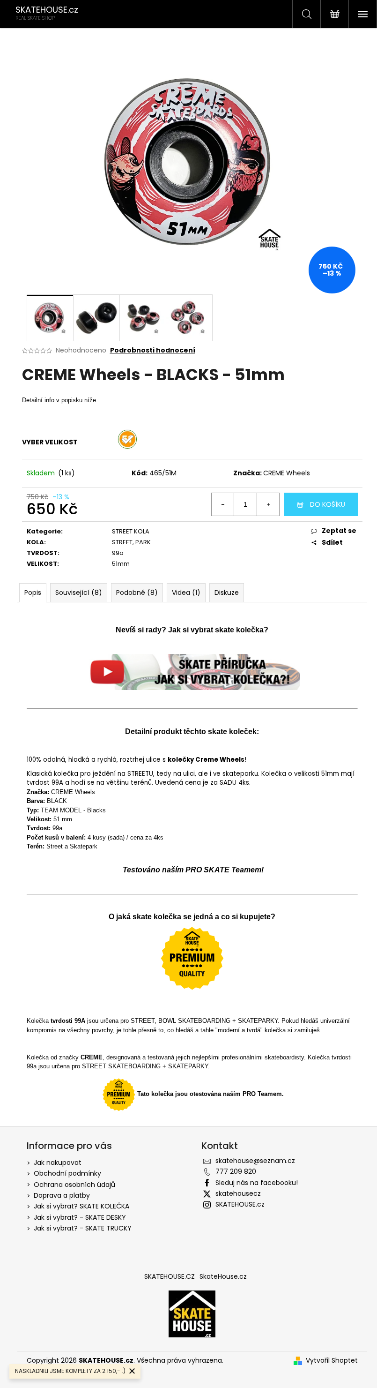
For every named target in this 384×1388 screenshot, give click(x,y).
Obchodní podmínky (67, 1173)
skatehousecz (238, 1193)
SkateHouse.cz (223, 1276)
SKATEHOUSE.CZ (169, 1276)
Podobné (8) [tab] (137, 592)
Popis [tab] (32, 592)
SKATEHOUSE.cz (240, 1204)
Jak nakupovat (57, 1162)
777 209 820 (235, 1171)
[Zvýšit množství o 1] (268, 504)
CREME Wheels (286, 473)
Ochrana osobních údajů (74, 1184)
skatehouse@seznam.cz (255, 1160)
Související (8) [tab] (78, 592)
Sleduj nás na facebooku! (256, 1182)
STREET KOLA (130, 531)
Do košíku (327, 504)
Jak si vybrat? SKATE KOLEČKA (81, 1206)
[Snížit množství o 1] (223, 504)
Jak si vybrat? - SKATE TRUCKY (83, 1228)
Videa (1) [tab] (186, 592)
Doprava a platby (62, 1195)
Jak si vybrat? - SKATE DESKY (80, 1217)
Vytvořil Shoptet (332, 1360)
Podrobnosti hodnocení (152, 350)
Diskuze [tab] (226, 592)
